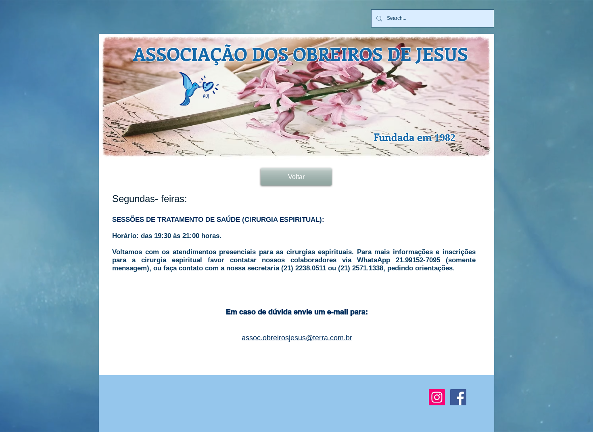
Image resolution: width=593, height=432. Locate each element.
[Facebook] (458, 397)
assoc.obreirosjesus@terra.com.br (297, 338)
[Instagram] (437, 397)
